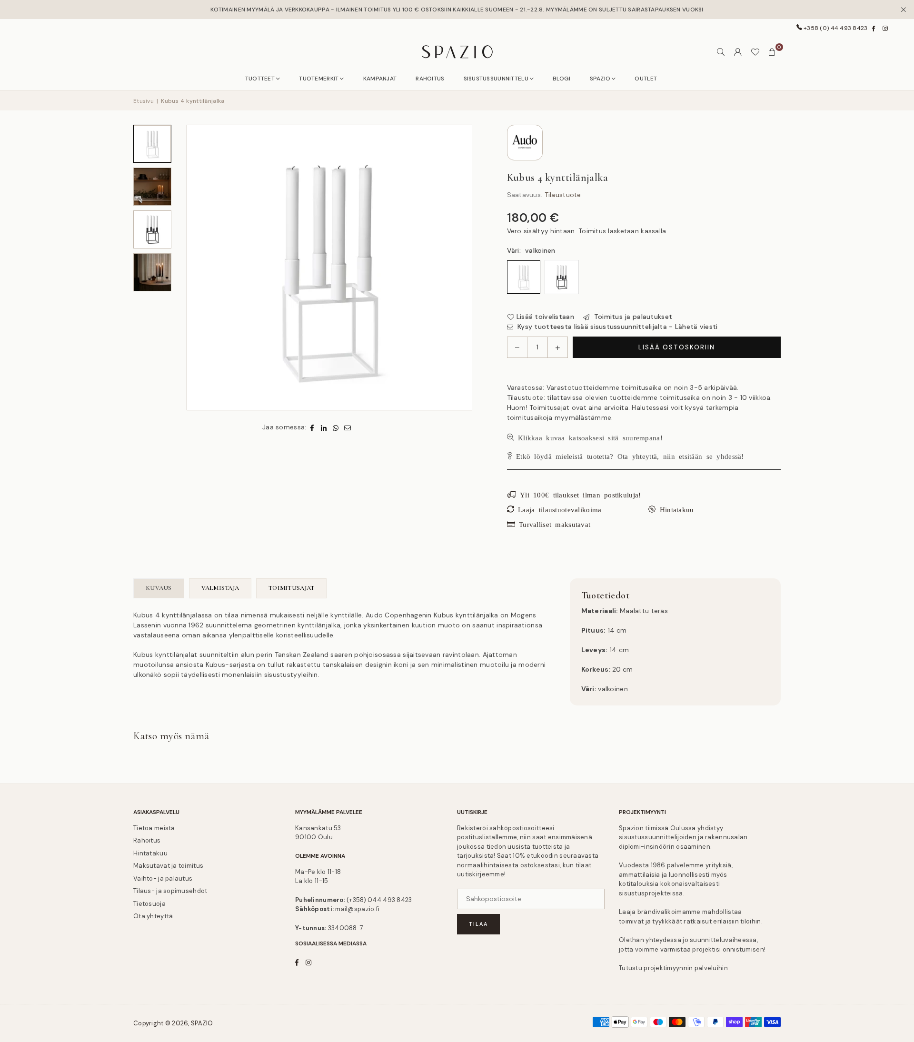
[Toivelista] (755, 51)
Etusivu (143, 101)
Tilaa (478, 924)
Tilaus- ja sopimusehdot (170, 891)
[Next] (464, 267)
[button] (772, 51)
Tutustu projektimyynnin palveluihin (673, 968)
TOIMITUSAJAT (291, 588)
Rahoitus (146, 840)
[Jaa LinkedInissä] (324, 427)
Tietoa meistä (154, 828)
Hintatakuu (150, 853)
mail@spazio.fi (357, 909)
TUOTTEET (260, 78)
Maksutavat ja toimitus (168, 866)
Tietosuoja (149, 904)
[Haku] (720, 51)
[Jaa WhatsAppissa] (335, 427)
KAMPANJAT (380, 78)
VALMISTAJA (220, 588)
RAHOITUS (430, 78)
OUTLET (646, 78)
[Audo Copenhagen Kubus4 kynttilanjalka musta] (152, 229)
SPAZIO (600, 78)
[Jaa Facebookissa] (312, 427)
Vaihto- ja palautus (162, 878)
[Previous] (195, 267)
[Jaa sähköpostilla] (347, 427)
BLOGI (561, 78)
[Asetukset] (737, 51)
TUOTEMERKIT (318, 78)
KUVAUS (159, 588)
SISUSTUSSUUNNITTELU (496, 78)
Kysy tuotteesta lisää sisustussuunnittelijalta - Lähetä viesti (617, 326)
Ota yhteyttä (153, 916)
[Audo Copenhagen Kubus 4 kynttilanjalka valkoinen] (152, 143)
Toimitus (592, 231)
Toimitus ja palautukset (632, 316)
